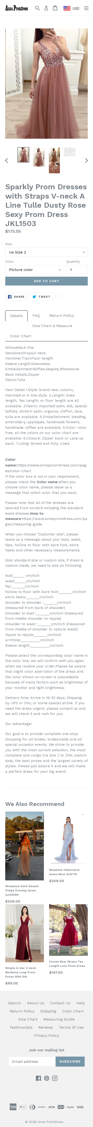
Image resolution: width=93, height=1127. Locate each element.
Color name (47, 482)
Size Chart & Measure (52, 325)
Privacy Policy (46, 1035)
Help (80, 1003)
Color (9, 261)
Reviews (45, 1027)
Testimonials (20, 1027)
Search (14, 1003)
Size (8, 244)
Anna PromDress (50, 1122)
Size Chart (27, 1019)
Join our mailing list (46, 1050)
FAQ (36, 315)
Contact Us (60, 1003)
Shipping (48, 1011)
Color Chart (20, 336)
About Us (35, 1003)
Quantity (73, 261)
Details (16, 315)
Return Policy (61, 315)
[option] (23, 155)
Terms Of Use (71, 1027)
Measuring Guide (59, 1019)
